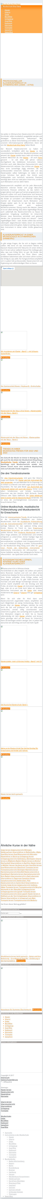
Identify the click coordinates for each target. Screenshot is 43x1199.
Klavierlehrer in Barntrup (10, 856)
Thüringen (13, 1194)
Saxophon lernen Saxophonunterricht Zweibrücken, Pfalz (18, 879)
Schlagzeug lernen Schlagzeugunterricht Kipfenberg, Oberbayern (18, 857)
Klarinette (8, 25)
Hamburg (12, 1172)
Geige (7, 14)
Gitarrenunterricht (8, 1104)
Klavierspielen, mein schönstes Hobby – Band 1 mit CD (21, 661)
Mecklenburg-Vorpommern (19, 1176)
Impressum (5, 1077)
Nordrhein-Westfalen (17, 1181)
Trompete (8, 28)
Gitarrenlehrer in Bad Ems (20, 863)
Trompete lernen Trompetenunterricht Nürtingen (19, 868)
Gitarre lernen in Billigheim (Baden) (21, 860)
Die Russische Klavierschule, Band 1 (14, 705)
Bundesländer (10, 1159)
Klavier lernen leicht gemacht (12, 794)
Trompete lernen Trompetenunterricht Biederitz (19, 900)
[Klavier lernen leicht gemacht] (14, 792)
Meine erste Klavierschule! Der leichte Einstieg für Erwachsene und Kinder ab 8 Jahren (19, 749)
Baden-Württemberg (16, 1161)
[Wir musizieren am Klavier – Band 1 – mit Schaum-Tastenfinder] (14, 349)
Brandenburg (14, 1168)
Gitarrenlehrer (6, 1106)
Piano (40, 158)
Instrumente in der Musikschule (17, 1135)
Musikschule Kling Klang (12, 6)
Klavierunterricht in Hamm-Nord (13, 883)
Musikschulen (6, 1116)
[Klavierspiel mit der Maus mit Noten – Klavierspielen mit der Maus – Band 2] (14, 435)
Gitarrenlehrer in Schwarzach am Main (21, 898)
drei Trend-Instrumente (13, 478)
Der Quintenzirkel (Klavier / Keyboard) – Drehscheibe (21, 386)
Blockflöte (8, 17)
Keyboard (8, 23)
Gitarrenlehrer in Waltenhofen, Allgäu (26, 852)
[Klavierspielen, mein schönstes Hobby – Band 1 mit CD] (14, 659)
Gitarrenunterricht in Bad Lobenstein (25, 876)
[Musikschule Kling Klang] (10, 4)
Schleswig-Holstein (16, 1192)
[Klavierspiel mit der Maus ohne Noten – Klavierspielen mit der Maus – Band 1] (14, 409)
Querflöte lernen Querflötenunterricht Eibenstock (21, 866)
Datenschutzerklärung (9, 1080)
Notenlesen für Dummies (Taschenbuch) (16, 1010)
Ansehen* (6, 357)
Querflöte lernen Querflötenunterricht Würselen (19, 854)
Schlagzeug (9, 19)
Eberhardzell (5, 863)
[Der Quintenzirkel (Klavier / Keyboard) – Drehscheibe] (14, 384)
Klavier (7, 10)
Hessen (11, 1174)
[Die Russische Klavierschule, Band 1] (14, 702)
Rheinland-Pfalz (14, 1183)
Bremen (12, 1170)
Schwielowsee (22, 896)
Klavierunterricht (7, 1092)
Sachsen (12, 1187)
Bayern (11, 1163)
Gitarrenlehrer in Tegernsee (11, 878)
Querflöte (8, 21)
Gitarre (7, 12)
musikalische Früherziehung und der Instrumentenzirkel (21, 522)
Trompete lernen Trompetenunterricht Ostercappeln (18, 892)
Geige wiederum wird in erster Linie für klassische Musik (21, 496)
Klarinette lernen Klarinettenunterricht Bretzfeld (19, 871)
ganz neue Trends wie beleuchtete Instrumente (21, 547)
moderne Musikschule (26, 532)
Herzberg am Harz (22, 865)
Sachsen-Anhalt (14, 1190)
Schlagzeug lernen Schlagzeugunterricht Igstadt (18, 890)
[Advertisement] (21, 56)
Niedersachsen (14, 1179)
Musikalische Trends (9, 462)
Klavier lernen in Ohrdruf (31, 861)
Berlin (11, 1166)
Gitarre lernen (6, 1102)
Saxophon (8, 30)
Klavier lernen (6, 1090)
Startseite (8, 1133)
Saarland (12, 1185)
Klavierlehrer (6, 1094)
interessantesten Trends (17, 517)
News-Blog (9, 32)
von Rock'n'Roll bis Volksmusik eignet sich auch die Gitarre (21, 488)
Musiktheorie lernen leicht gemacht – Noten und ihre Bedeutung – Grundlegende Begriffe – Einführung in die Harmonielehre (21, 958)
